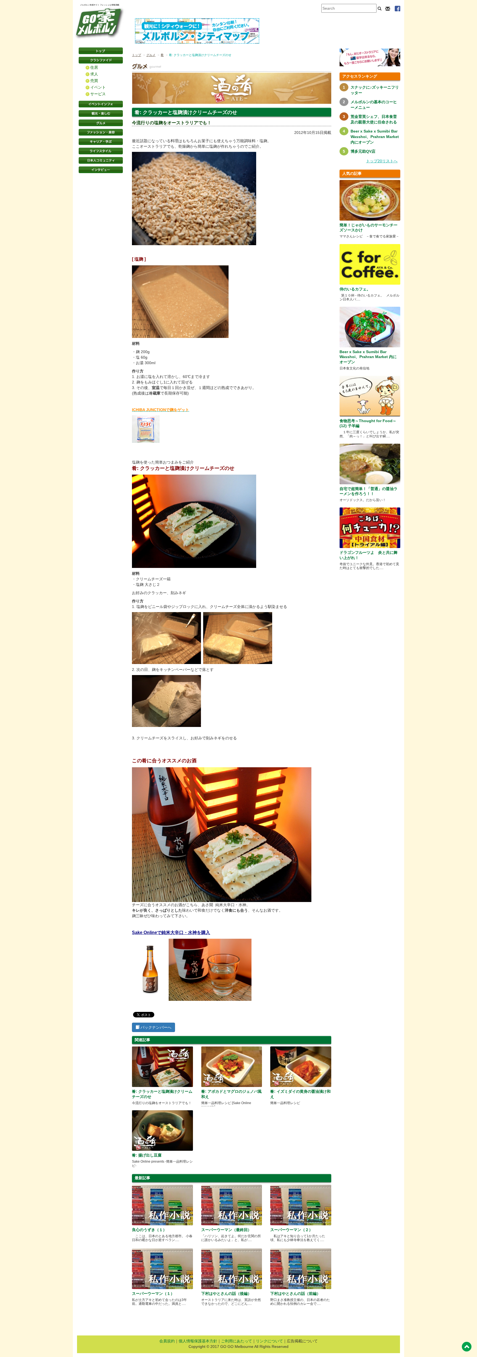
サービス (98, 94)
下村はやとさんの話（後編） (226, 1293)
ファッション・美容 (101, 132)
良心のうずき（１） (149, 1230)
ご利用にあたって (236, 1341)
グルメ (101, 123)
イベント (98, 87)
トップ (136, 55)
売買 (94, 80)
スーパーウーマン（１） (153, 1293)
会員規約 (167, 1341)
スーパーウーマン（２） (291, 1230)
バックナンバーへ (155, 1027)
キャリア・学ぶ (101, 141)
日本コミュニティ (101, 160)
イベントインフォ (101, 104)
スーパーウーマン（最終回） (226, 1230)
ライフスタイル (101, 151)
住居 (94, 67)
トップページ (101, 50)
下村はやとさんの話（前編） (295, 1293)
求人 (94, 74)
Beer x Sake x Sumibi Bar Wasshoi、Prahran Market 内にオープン (375, 136)
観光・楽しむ (101, 113)
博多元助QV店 (363, 151)
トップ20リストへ (382, 161)
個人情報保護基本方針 (198, 1341)
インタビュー (101, 169)
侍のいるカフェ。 (355, 289)
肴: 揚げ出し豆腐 (146, 1155)
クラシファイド (101, 60)
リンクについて (269, 1341)
